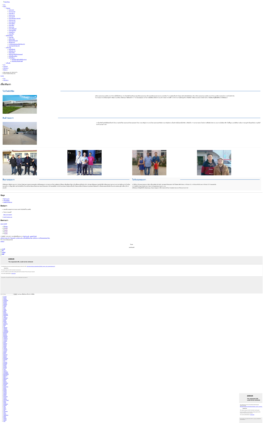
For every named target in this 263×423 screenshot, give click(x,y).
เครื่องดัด (8, 63)
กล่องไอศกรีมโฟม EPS (14, 45)
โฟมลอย (8, 8)
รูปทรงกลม (11, 27)
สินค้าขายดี (26, 236)
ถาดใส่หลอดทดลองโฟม (44, 238)
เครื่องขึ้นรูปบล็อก (13, 56)
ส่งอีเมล (2, 241)
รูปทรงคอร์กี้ (12, 16)
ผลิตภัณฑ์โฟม (9, 35)
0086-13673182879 (7, 214)
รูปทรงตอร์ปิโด (12, 30)
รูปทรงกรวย (12, 15)
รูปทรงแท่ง (11, 9)
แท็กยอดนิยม (6, 200)
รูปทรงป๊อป (11, 25)
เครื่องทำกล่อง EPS (5, 238)
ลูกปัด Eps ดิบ (19, 238)
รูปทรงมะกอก (12, 20)
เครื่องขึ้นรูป (12, 57)
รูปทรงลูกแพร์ (12, 21)
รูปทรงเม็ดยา (12, 23)
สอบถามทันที (4, 223)
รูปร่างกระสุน (12, 11)
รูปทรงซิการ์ (12, 13)
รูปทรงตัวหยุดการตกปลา (15, 18)
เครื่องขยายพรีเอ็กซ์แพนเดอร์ (16, 54)
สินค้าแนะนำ (6, 198)
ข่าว (4, 64)
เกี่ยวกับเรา (5, 68)
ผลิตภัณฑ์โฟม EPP (13, 40)
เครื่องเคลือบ (12, 52)
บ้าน (4, 4)
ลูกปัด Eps (35, 238)
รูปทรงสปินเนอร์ (13, 28)
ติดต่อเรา (5, 69)
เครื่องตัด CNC (12, 51)
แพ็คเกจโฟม (12, 39)
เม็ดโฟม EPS (12, 42)
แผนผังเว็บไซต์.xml (7, 202)
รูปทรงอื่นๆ (11, 33)
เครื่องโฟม (8, 47)
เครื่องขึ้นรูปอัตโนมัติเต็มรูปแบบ (19, 59)
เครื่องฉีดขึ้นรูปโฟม (27, 238)
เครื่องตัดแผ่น (12, 49)
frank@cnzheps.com (7, 217)
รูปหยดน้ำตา (12, 32)
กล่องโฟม (11, 37)
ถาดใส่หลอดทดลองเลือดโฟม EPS (17, 44)
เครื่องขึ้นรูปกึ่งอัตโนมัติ (17, 61)
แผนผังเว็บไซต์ (33, 236)
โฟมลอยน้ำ (13, 238)
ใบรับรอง (5, 66)
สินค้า (4, 6)
